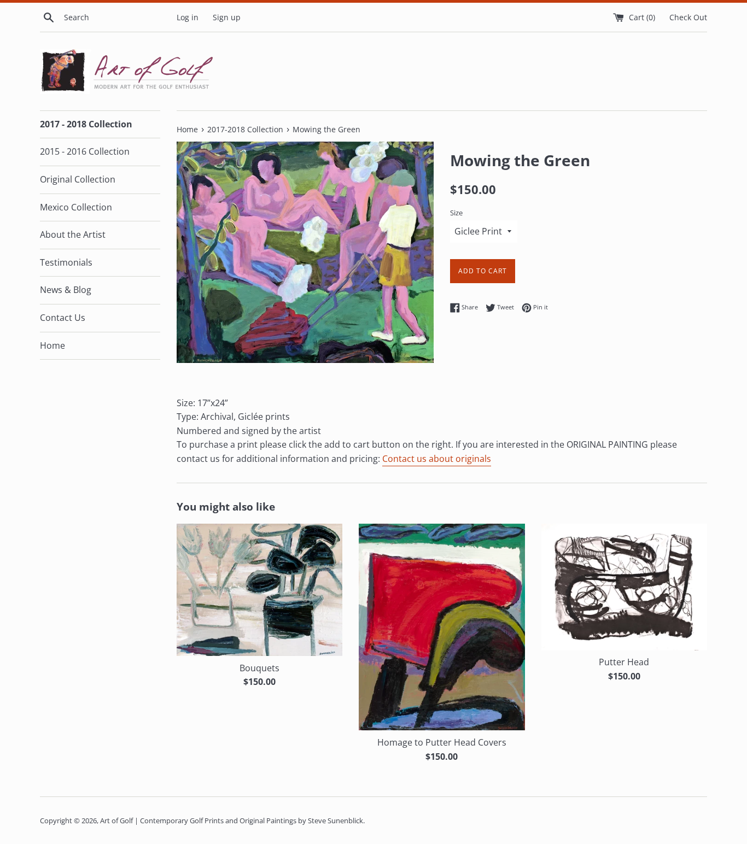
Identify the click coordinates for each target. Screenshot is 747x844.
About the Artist (73, 234)
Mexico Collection (76, 207)
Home (52, 345)
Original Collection (77, 179)
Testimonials (66, 262)
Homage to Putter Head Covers (441, 742)
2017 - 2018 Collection (86, 124)
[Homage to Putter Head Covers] (441, 627)
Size (456, 213)
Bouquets (259, 668)
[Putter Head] (624, 587)
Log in (188, 17)
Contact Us (62, 318)
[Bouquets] (259, 590)
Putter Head (624, 662)
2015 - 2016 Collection (85, 151)
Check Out (688, 17)
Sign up (227, 17)
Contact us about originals (436, 459)
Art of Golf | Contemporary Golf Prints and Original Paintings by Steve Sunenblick (231, 820)
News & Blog (65, 290)
